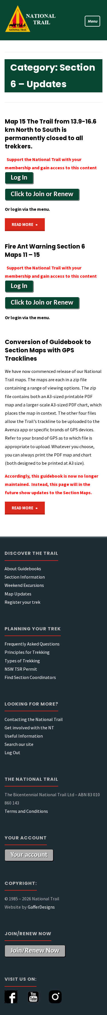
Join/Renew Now (35, 951)
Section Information (25, 577)
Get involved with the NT (29, 727)
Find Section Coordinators (30, 677)
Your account (29, 855)
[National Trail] (33, 20)
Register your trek (22, 602)
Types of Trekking (22, 661)
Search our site (19, 744)
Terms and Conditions (26, 811)
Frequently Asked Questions (32, 644)
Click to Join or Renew (42, 194)
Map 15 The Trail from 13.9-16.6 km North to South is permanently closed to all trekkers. (50, 133)
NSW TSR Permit (21, 669)
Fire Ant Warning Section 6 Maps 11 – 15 (45, 250)
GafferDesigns (41, 907)
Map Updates (18, 594)
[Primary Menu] (89, 20)
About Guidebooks (23, 568)
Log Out (12, 752)
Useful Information (24, 736)
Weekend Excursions (24, 585)
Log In (19, 177)
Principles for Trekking (27, 652)
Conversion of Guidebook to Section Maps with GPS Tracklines (48, 350)
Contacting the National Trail (34, 719)
